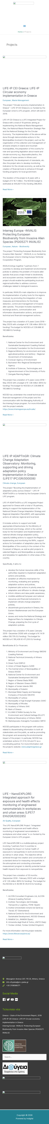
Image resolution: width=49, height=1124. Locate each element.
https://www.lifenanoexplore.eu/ (16, 934)
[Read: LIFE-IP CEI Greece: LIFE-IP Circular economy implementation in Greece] (24, 69)
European (7, 100)
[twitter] (9, 999)
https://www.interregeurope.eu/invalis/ (19, 409)
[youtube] (13, 999)
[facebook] (5, 999)
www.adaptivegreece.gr (31, 747)
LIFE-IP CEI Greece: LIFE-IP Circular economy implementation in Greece (21, 91)
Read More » (8, 189)
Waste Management (20, 100)
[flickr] (17, 999)
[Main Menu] (24, 26)
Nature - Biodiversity (20, 246)
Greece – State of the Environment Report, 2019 (22, 1015)
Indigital (30, 1118)
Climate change (9, 483)
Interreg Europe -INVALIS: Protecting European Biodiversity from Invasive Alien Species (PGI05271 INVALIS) (23, 236)
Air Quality (7, 821)
